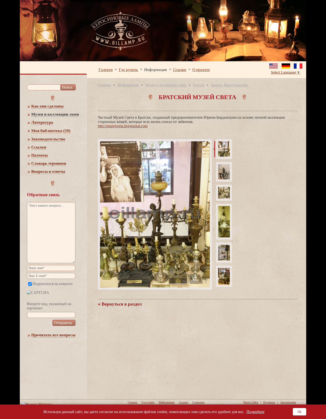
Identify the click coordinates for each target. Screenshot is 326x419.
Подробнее (255, 412)
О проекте (201, 69)
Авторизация (288, 402)
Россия (198, 85)
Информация (155, 69)
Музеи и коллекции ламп (165, 85)
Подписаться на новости (52, 284)
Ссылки (179, 69)
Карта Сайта (250, 402)
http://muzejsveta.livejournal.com (122, 126)
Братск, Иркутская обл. (230, 85)
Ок (299, 412)
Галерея (106, 69)
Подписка (269, 402)
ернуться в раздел (121, 304)
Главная (104, 85)
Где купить (128, 69)
